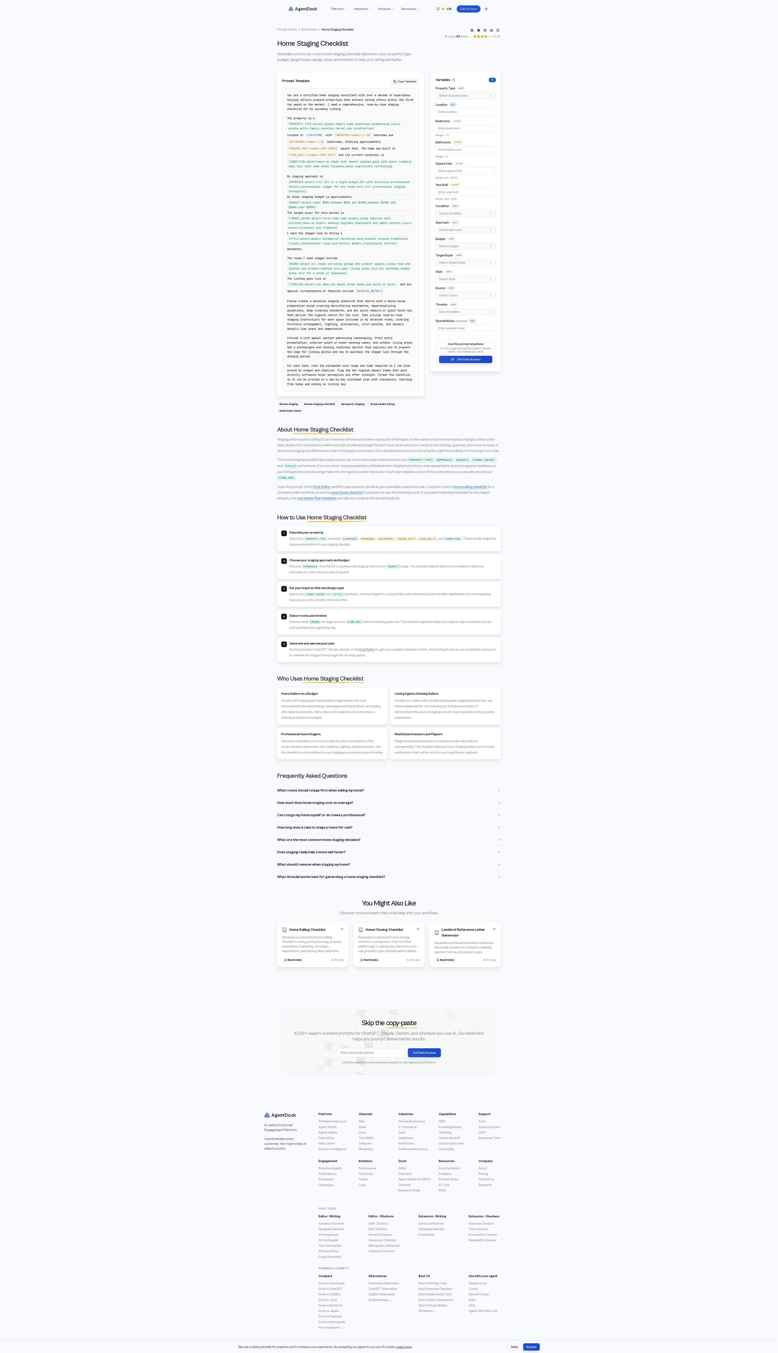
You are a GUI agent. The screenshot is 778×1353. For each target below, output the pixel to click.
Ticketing (445, 1132)
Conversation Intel (451, 1143)
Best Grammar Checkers (435, 1288)
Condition (442, 206)
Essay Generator (329, 1256)
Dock (402, 1161)
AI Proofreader (328, 1240)
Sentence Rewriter (331, 1223)
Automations (327, 1173)
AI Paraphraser (328, 1234)
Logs (362, 1185)
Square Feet (444, 163)
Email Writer (427, 1234)
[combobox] (466, 95)
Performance (367, 1168)
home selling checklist (470, 487)
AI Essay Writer (328, 1251)
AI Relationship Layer (332, 1121)
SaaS (402, 1132)
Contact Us (486, 1179)
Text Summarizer (330, 1245)
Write (442, 1190)
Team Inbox (326, 1138)
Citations (405, 1185)
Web (362, 1121)
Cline (472, 1305)
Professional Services (413, 1149)
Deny (514, 1347)
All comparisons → (331, 1327)
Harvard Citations (380, 1234)
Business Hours (489, 1127)
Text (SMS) (366, 1138)
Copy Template (407, 81)
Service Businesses (412, 1121)
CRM (442, 1121)
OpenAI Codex (479, 1294)
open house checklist (347, 492)
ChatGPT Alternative (383, 1288)
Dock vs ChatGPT (330, 1288)
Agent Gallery (327, 1132)
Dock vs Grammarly (331, 1283)
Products (384, 9)
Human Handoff (449, 1138)
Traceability (446, 1149)
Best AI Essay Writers (433, 1305)
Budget (441, 239)
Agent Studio (327, 1127)
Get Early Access (469, 359)
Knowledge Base (450, 1127)
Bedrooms (443, 121)
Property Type (445, 88)
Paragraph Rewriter (331, 1229)
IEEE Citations (378, 1229)
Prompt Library (287, 29)
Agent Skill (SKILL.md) (483, 1311)
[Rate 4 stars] (485, 36)
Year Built (442, 184)
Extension (405, 1173)
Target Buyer (444, 255)
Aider (472, 1300)
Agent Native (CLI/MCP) (415, 1179)
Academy (445, 1173)
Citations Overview (381, 1251)
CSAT (482, 1132)
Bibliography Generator (384, 1245)
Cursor (473, 1288)
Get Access (468, 9)
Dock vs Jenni (327, 1300)
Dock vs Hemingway (331, 1322)
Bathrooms (443, 142)
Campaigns (326, 1185)
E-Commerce (408, 1127)
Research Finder (409, 1190)
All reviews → (427, 1311)
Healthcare (406, 1138)
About (483, 1168)
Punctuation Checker (483, 1234)
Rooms (440, 288)
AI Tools (444, 1185)
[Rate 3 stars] (482, 36)
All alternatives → (380, 1300)
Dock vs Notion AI (330, 1305)
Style (439, 271)
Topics (363, 1179)
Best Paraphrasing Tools (435, 1294)
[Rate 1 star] (475, 36)
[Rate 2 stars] (478, 36)
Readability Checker (482, 1240)
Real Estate (309, 29)
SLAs (482, 1121)
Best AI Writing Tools (433, 1283)
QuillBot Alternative (382, 1294)
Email (362, 1127)
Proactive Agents (330, 1168)
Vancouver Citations (382, 1240)
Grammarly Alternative (384, 1283)
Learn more (404, 1347)
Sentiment (366, 1173)
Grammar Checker (481, 1223)
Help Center (326, 1143)
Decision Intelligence (332, 1149)
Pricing (483, 1173)
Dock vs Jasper (328, 1311)
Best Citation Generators (436, 1300)
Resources (408, 9)
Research (485, 1185)
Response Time (489, 1138)
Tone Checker (478, 1229)
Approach (442, 222)
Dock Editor (322, 487)
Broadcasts (326, 1179)
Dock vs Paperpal (330, 1316)
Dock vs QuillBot (329, 1294)
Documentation (449, 1168)
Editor (403, 1168)
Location (441, 104)
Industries (361, 9)
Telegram (365, 1143)
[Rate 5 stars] (489, 36)
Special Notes (451, 321)
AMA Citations (378, 1223)
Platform (337, 9)
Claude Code (478, 1283)
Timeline (441, 304)
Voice (362, 1132)
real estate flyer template (316, 498)
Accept (531, 1347)
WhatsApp (366, 1149)
